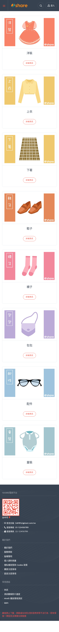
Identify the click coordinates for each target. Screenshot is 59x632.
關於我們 (8, 547)
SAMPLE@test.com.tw (25, 523)
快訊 (6, 590)
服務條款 (8, 552)
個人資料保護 (10, 560)
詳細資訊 (29, 63)
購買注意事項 (10, 569)
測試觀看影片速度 (12, 594)
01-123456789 (21, 527)
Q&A (6, 603)
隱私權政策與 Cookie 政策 (15, 565)
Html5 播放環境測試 (13, 598)
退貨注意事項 (10, 573)
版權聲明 (8, 556)
